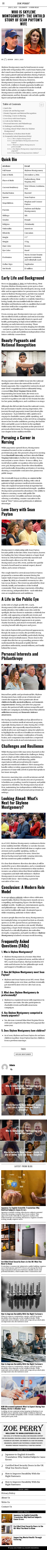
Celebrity (23, 7)
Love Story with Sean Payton (15, 118)
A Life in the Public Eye (12, 121)
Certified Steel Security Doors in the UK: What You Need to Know (21, 1263)
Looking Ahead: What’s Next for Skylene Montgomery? (19, 130)
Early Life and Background (14, 111)
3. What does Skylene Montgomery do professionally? (23, 146)
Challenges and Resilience (14, 126)
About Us (5, 1497)
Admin (10, 59)
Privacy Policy (8, 1493)
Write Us (5, 1502)
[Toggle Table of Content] (40, 105)
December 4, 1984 (16, 284)
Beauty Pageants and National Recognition (20, 113)
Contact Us (6, 1506)
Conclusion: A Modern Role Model (17, 134)
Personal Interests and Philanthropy (18, 123)
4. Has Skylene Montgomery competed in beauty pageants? (27, 150)
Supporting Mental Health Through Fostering (27, 1538)
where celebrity (16, 897)
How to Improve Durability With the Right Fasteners (22, 1314)
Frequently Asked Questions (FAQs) (18, 136)
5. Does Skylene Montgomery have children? (25, 153)
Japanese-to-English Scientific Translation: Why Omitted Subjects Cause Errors (20, 1209)
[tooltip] (11, 1069)
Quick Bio (7, 108)
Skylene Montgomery (23, 1054)
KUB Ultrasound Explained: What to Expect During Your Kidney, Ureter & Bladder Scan (23, 1408)
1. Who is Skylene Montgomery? (21, 138)
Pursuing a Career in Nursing (15, 116)
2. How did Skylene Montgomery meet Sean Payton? (24, 141)
